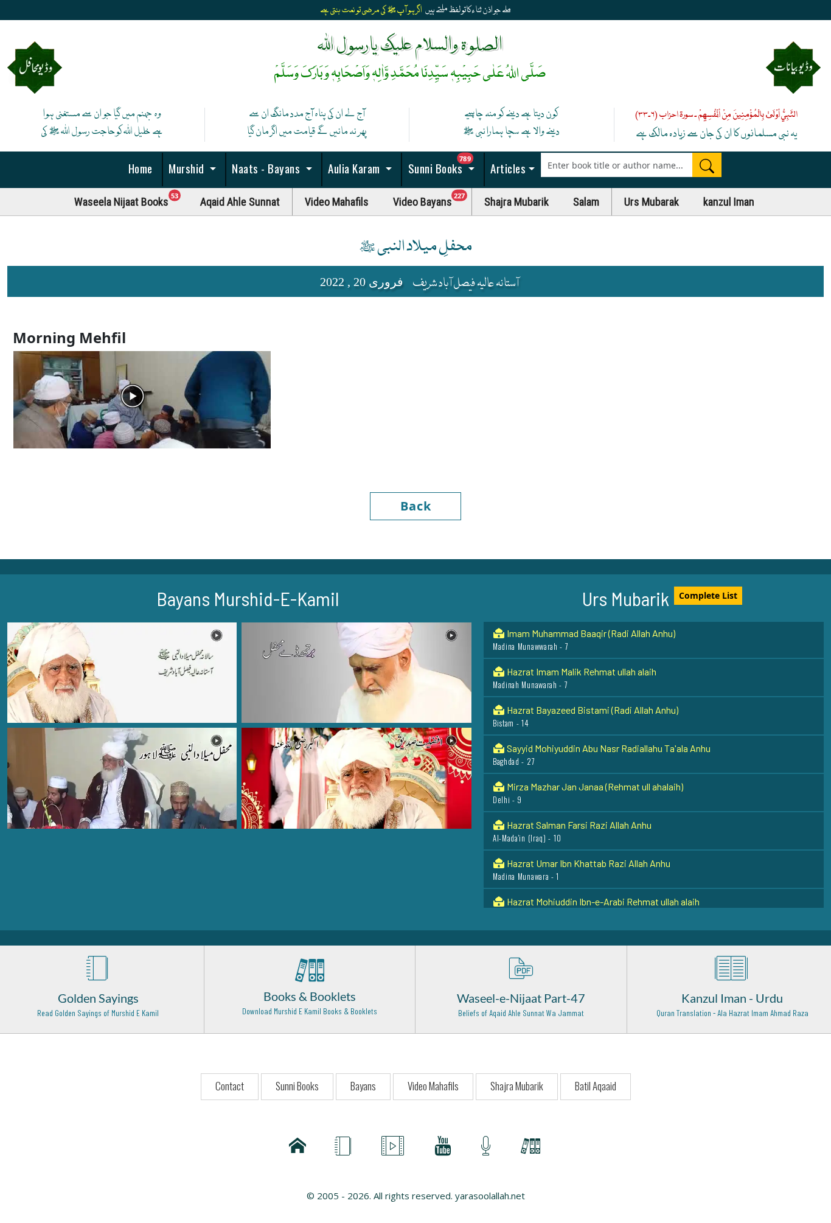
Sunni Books (444, 164)
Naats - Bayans (266, 167)
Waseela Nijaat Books (131, 198)
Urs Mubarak (651, 201)
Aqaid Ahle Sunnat (240, 201)
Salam (586, 201)
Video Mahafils (337, 201)
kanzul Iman (728, 201)
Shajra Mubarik (516, 201)
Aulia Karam (354, 167)
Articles (507, 167)
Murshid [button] (186, 167)
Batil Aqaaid (595, 1085)
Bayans (363, 1085)
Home (139, 167)
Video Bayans (432, 198)
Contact (229, 1085)
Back (415, 506)
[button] (122, 671)
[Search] (706, 165)
